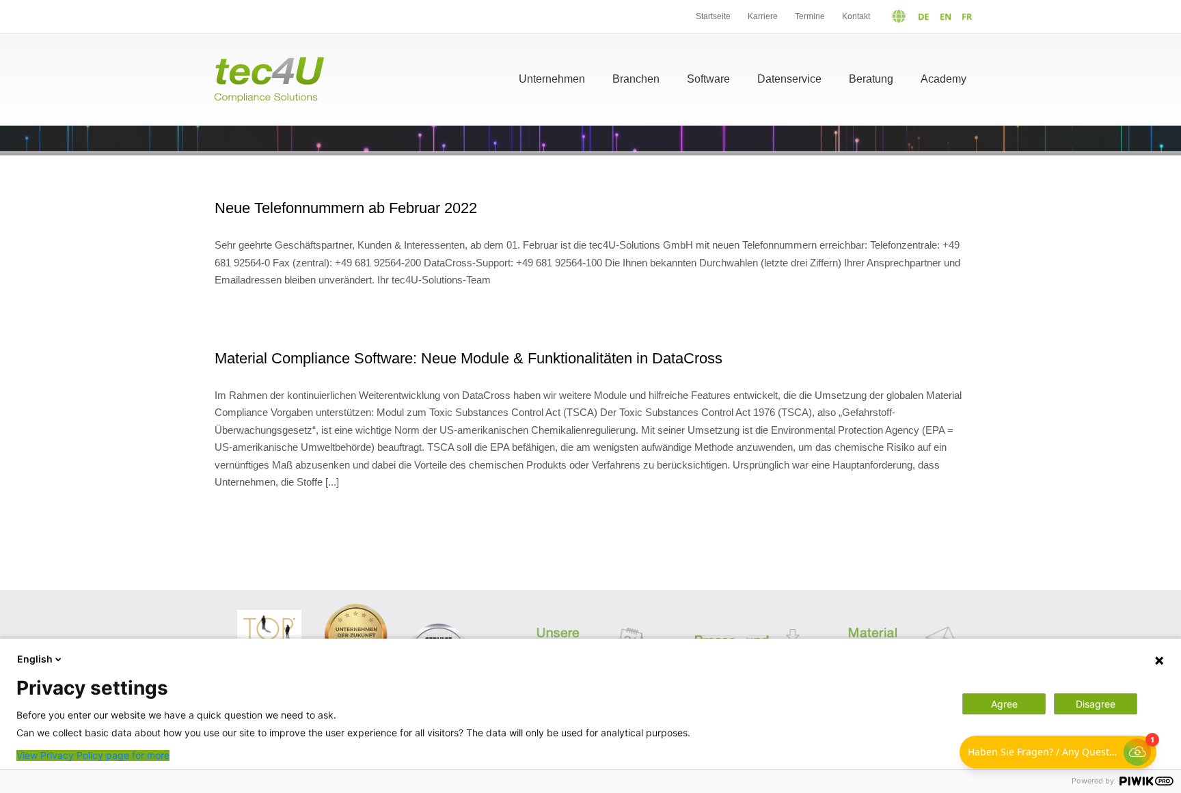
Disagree (1095, 704)
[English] (942, 16)
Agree (1004, 704)
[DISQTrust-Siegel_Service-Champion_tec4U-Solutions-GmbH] (438, 624)
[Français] (964, 16)
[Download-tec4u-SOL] (747, 620)
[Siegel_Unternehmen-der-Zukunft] (355, 609)
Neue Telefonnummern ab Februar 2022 (346, 208)
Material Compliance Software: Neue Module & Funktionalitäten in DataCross (468, 358)
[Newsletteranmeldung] (903, 618)
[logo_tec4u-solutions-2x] (269, 62)
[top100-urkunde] (269, 615)
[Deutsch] (905, 16)
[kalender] (591, 618)
